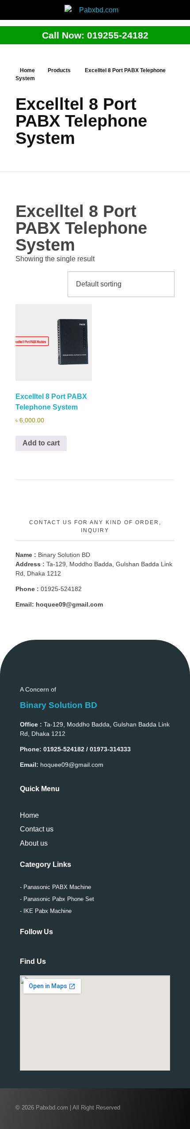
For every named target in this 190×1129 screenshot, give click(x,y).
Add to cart (41, 443)
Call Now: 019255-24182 (95, 35)
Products (59, 70)
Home (27, 70)
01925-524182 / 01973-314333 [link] (87, 749)
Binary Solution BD (58, 705)
